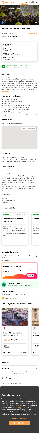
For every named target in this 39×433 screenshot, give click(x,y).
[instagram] (3, 378)
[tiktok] (18, 378)
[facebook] (6, 378)
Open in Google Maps (28, 128)
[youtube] (10, 378)
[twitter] (14, 378)
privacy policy (21, 408)
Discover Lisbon (13, 39)
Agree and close (19, 423)
